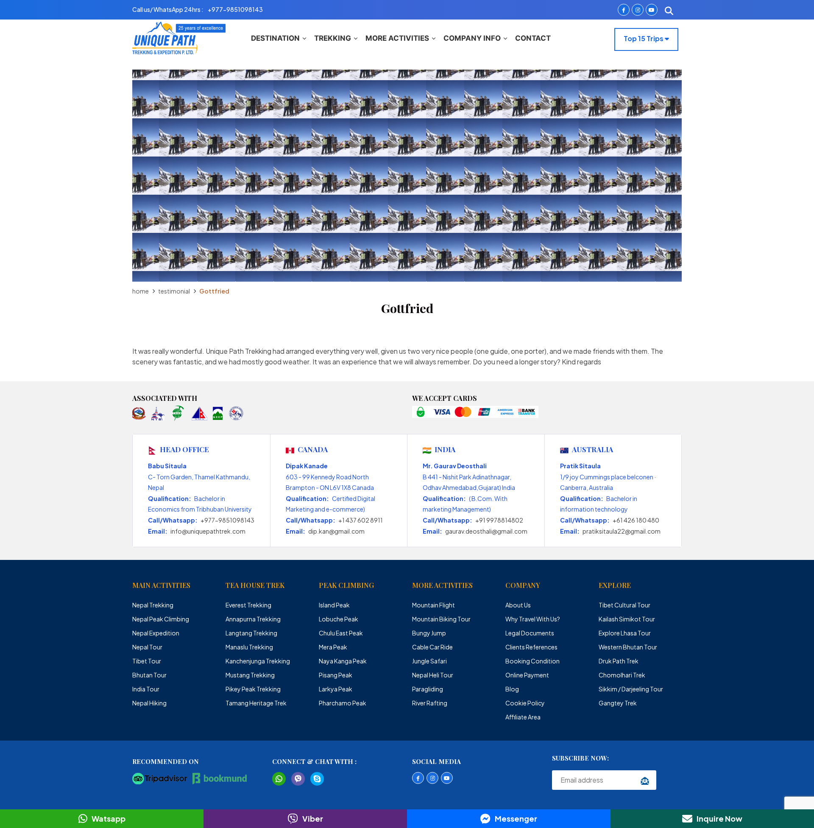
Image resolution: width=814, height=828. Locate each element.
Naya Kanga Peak (343, 661)
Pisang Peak (335, 675)
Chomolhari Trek (622, 675)
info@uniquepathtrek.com (207, 531)
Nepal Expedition (155, 633)
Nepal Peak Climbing (160, 619)
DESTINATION (275, 38)
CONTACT (533, 38)
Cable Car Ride (432, 647)
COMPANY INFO (472, 38)
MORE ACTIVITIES (397, 38)
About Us (518, 605)
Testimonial (174, 291)
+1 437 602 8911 (360, 520)
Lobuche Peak (338, 619)
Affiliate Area (523, 717)
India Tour (145, 689)
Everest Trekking (248, 605)
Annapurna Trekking (253, 619)
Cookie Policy (525, 703)
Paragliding (427, 689)
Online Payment (527, 675)
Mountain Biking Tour (441, 619)
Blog (512, 689)
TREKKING (332, 38)
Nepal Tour (147, 647)
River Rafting (429, 703)
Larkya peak (335, 689)
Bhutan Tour (149, 675)
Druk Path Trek (618, 661)
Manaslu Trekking (249, 647)
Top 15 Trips (644, 38)
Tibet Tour (146, 661)
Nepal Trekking (152, 605)
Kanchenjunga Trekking (258, 661)
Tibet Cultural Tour (624, 605)
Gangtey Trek (618, 703)
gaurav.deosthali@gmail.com (486, 531)
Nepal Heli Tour (432, 675)
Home (140, 291)
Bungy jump (429, 633)
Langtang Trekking (251, 633)
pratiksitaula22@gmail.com (622, 531)
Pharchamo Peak (342, 703)
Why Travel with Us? (532, 619)
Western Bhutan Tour (628, 647)
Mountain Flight (433, 605)
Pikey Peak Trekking (253, 689)
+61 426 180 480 (636, 520)
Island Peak (334, 605)
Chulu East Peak (341, 633)
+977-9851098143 (227, 520)
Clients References (531, 647)
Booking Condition (532, 661)
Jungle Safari (429, 661)
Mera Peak (333, 647)
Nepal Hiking (149, 703)
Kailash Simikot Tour (627, 619)
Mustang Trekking (250, 675)
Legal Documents (529, 633)
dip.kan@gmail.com (336, 531)
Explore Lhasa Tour (625, 633)
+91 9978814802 (499, 520)
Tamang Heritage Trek (256, 703)
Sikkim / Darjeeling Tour (631, 689)
